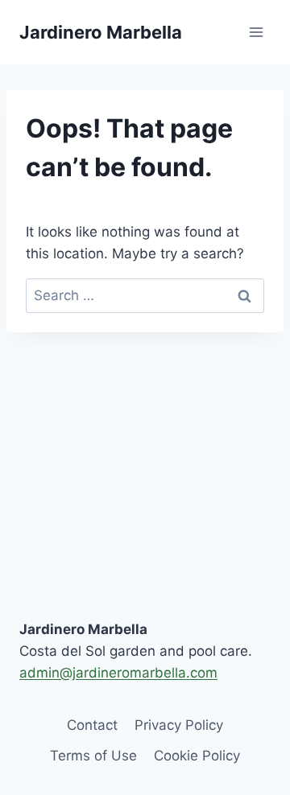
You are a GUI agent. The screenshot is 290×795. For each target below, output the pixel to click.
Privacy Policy (179, 725)
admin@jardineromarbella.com (118, 673)
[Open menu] (256, 31)
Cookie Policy (197, 756)
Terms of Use (93, 756)
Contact (92, 725)
